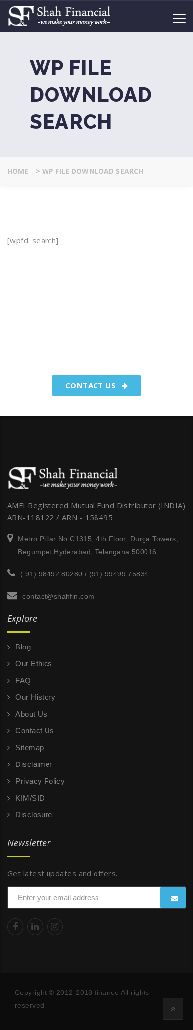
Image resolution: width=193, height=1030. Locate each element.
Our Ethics (33, 663)
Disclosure (33, 814)
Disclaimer (33, 764)
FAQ (23, 680)
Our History (35, 697)
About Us (31, 714)
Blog (23, 647)
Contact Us (91, 385)
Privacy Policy (40, 781)
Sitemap (29, 747)
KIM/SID (30, 798)
